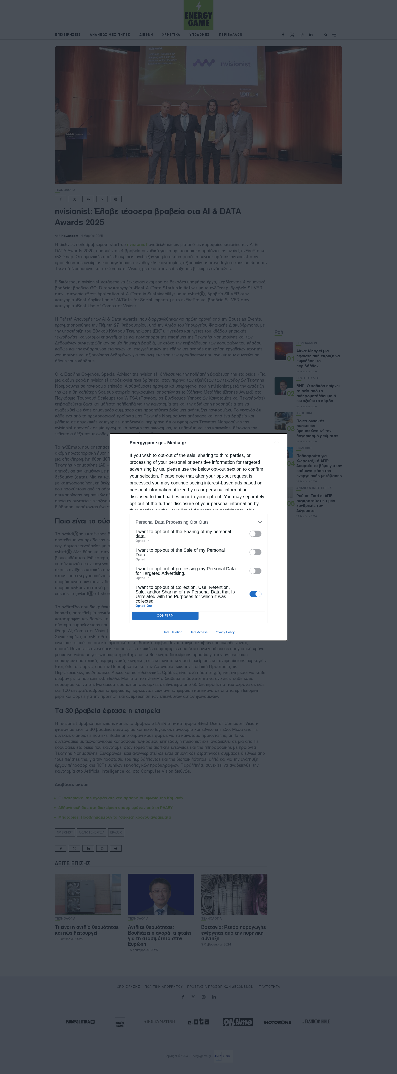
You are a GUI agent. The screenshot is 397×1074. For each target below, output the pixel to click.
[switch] (255, 534)
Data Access (198, 632)
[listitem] (198, 522)
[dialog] (198, 537)
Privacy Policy (225, 632)
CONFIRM (165, 615)
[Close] (278, 442)
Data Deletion (172, 632)
